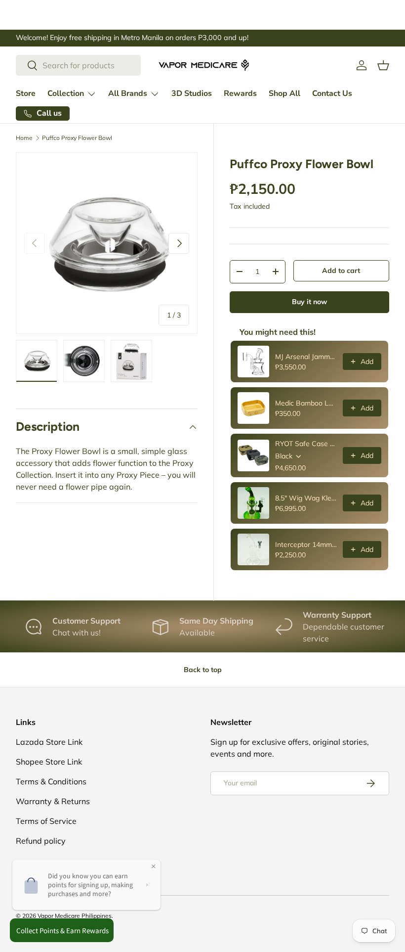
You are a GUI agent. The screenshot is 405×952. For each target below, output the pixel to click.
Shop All (284, 93)
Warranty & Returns (53, 801)
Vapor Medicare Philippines (75, 915)
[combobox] (78, 65)
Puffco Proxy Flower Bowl (77, 138)
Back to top (203, 669)
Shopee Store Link (49, 762)
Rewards (240, 93)
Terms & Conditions (51, 781)
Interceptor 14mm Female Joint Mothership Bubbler (306, 544)
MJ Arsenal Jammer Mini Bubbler (306, 356)
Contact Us (332, 93)
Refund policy (41, 841)
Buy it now (309, 301)
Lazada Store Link (49, 742)
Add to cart (341, 270)
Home (24, 138)
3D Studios (191, 93)
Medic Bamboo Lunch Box (306, 403)
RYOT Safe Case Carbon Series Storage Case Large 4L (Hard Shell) (306, 443)
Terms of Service (46, 821)
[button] (383, 65)
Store (26, 93)
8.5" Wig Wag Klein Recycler (306, 498)
